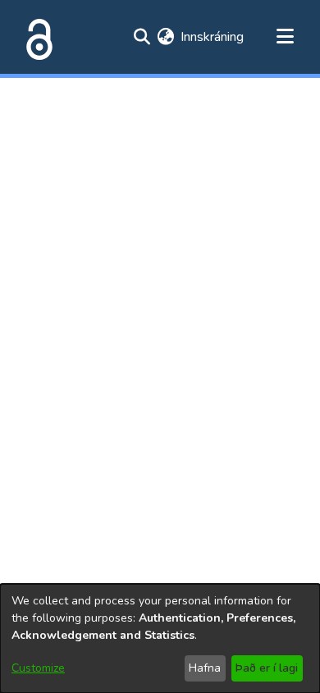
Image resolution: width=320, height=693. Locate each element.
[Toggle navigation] (285, 36)
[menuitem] (165, 37)
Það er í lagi (266, 668)
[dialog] (160, 638)
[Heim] (36, 37)
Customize (38, 668)
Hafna (205, 668)
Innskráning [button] (213, 37)
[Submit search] (141, 37)
